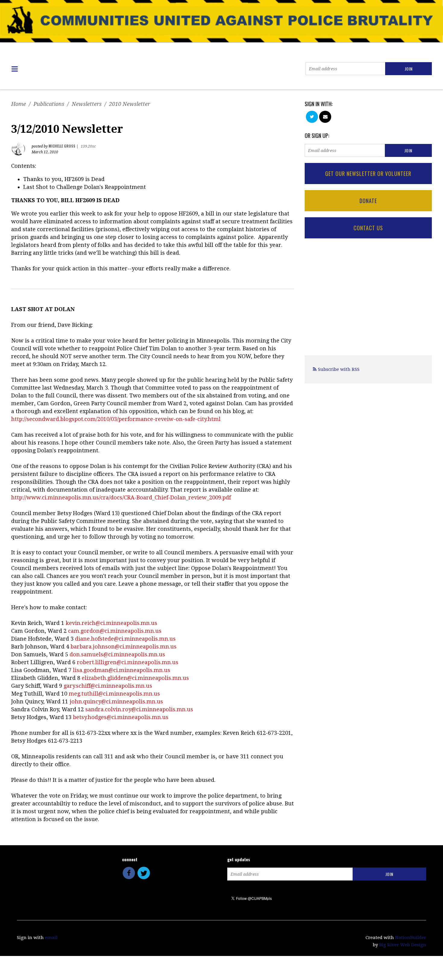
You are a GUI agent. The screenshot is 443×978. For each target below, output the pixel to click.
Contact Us (368, 228)
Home (18, 104)
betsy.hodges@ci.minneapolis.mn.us (120, 717)
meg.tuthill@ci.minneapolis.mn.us (114, 693)
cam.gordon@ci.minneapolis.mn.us (115, 631)
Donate (368, 201)
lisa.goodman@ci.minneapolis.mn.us (121, 670)
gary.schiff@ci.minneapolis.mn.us (108, 686)
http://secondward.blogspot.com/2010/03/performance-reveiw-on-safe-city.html (116, 419)
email (51, 937)
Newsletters (87, 104)
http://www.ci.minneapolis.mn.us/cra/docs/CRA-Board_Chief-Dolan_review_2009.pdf (121, 497)
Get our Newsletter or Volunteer (368, 173)
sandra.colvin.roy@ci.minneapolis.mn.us (139, 709)
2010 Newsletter (129, 104)
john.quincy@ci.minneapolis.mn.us (116, 701)
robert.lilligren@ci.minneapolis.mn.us (127, 662)
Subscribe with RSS (339, 369)
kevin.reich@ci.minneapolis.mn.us (111, 623)
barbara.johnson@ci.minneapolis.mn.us (124, 646)
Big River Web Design (402, 945)
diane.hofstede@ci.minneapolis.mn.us (125, 639)
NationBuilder (410, 937)
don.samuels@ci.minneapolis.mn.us (117, 654)
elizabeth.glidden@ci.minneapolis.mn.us (135, 678)
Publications (48, 104)
